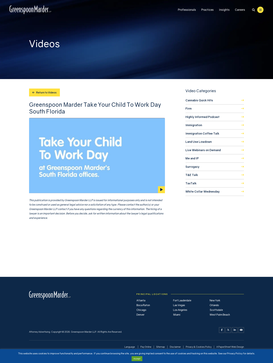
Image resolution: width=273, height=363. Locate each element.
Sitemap (160, 346)
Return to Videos (46, 92)
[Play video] (97, 155)
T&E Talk (191, 175)
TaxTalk (191, 183)
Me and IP (192, 158)
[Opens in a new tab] (221, 330)
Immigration (193, 125)
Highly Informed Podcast (202, 117)
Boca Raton (143, 305)
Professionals (187, 9)
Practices (207, 9)
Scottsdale (216, 309)
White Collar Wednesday (202, 191)
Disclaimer (175, 346)
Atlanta (140, 300)
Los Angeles (180, 309)
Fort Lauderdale (182, 300)
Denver (140, 314)
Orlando (214, 305)
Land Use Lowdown (198, 141)
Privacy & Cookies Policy (199, 346)
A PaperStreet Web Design (230, 346)
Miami (176, 314)
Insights (224, 9)
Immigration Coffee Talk (202, 133)
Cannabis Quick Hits (199, 100)
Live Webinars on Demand (203, 150)
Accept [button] (136, 358)
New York (215, 300)
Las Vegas (179, 305)
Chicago (141, 309)
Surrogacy (192, 166)
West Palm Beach (220, 314)
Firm (188, 108)
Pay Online (145, 346)
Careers (240, 9)
